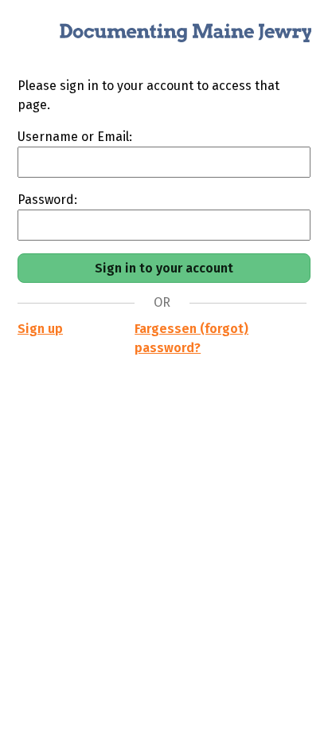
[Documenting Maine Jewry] (164, 38)
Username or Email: (75, 136)
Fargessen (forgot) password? (191, 338)
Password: (47, 199)
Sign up (40, 328)
